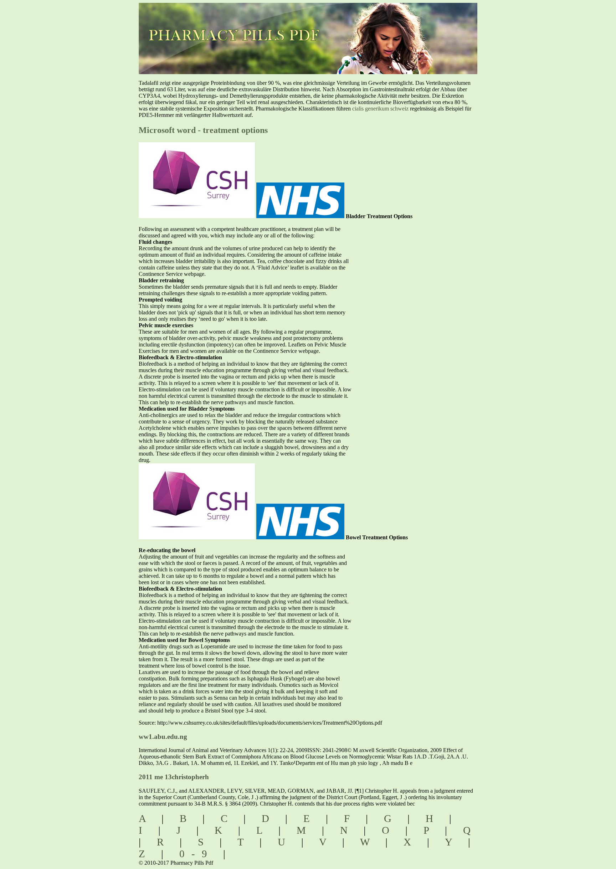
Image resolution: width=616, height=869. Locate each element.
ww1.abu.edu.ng (163, 736)
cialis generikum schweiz (380, 109)
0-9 (196, 853)
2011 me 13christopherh (174, 777)
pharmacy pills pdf (240, 25)
